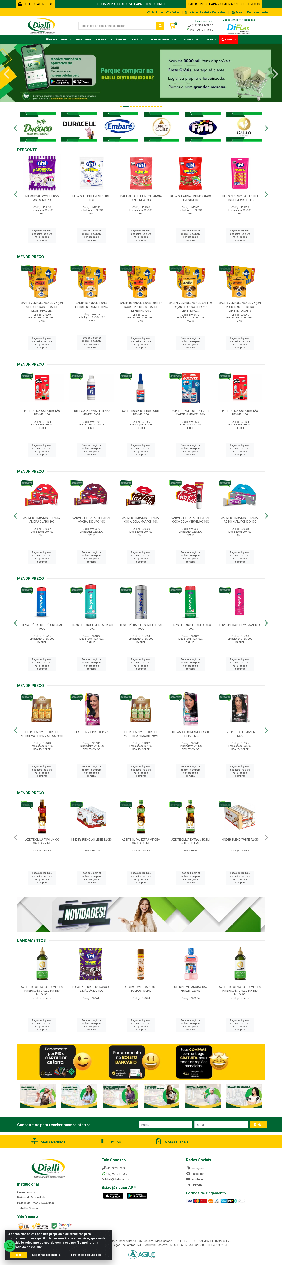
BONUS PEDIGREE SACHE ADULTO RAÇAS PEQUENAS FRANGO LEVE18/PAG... (190, 307)
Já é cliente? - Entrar (165, 12)
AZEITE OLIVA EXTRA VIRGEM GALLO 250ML (91, 841)
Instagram (197, 1168)
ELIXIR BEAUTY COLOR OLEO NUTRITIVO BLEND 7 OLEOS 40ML (42, 733)
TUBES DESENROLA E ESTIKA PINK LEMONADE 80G (240, 198)
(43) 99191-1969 (201, 30)
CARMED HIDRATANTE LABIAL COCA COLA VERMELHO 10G (190, 519)
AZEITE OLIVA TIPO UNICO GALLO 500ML (191, 841)
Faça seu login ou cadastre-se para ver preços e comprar (42, 235)
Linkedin (196, 1185)
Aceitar (18, 1254)
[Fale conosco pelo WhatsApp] (9, 1246)
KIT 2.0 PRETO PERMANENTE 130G (240, 733)
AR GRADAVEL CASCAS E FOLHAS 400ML (42, 988)
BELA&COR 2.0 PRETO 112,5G (91, 732)
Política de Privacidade (31, 1197)
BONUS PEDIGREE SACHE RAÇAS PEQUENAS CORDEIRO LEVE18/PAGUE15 (240, 307)
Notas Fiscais (176, 1142)
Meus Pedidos (53, 1142)
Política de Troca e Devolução (36, 1203)
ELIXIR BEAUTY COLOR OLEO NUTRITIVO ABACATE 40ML (141, 733)
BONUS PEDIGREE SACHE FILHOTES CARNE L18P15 (91, 305)
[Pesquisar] (160, 26)
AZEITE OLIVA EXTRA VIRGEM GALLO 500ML (42, 841)
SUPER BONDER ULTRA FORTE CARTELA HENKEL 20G (190, 412)
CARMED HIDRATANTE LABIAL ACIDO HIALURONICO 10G (240, 519)
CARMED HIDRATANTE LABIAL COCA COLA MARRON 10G (141, 519)
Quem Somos (26, 1192)
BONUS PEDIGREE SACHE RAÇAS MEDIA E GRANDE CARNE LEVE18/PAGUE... (42, 307)
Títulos (114, 1142)
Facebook (197, 1174)
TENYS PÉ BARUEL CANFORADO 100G (190, 626)
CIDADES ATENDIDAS (37, 4)
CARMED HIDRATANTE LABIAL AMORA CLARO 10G (42, 519)
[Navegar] (6, 73)
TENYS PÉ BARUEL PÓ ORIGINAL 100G (42, 626)
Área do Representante (251, 12)
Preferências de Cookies (85, 1254)
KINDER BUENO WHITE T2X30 (141, 839)
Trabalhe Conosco (28, 1208)
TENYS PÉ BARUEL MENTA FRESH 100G (91, 626)
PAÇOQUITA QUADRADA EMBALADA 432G (240, 841)
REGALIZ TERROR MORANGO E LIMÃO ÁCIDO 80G (190, 988)
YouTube (197, 1179)
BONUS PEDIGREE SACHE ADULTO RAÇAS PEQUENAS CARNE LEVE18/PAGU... (141, 307)
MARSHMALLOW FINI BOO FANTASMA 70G (42, 198)
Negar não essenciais (46, 1254)
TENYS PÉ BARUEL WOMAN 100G (240, 625)
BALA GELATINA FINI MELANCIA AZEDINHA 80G (141, 198)
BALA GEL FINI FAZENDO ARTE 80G (91, 198)
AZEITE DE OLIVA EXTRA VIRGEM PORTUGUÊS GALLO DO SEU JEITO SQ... (141, 990)
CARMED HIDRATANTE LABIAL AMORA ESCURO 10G (91, 519)
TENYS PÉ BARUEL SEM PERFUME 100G (141, 626)
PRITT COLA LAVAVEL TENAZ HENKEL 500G (91, 412)
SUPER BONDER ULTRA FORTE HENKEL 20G (141, 412)
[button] (121, 106)
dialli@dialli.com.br (117, 1179)
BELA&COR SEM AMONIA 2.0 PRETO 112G (190, 733)
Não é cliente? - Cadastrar (207, 12)
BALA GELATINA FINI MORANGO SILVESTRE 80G (190, 198)
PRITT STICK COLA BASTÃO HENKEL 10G (42, 412)
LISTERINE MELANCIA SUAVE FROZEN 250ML (91, 988)
